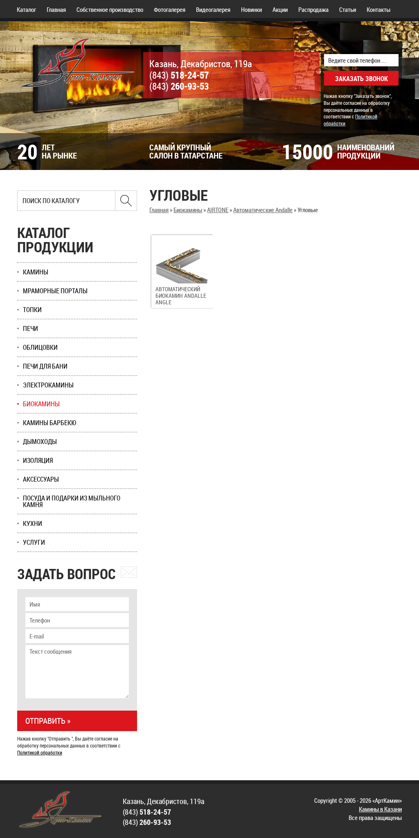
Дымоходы (40, 441)
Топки (32, 309)
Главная (56, 9)
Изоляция (38, 460)
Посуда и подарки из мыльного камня (71, 501)
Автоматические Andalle (263, 210)
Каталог (26, 9)
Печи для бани (45, 366)
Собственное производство (110, 9)
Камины (35, 271)
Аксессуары (41, 479)
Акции (280, 9)
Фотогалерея (169, 9)
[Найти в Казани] (126, 200)
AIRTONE (217, 210)
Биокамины (187, 210)
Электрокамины (48, 385)
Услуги (34, 542)
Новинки (251, 9)
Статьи (347, 9)
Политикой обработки (39, 752)
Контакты (378, 9)
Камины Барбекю (50, 422)
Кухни (32, 523)
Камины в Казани (380, 809)
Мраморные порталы (55, 290)
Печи (30, 328)
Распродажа (313, 9)
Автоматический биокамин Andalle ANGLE (180, 295)
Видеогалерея (213, 9)
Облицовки (40, 347)
